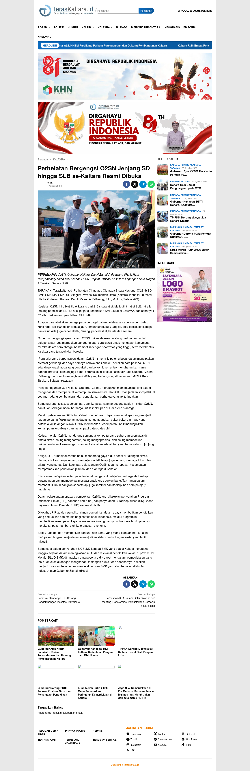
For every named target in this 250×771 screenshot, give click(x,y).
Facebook (135, 734)
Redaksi (98, 730)
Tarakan (175, 168)
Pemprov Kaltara (191, 165)
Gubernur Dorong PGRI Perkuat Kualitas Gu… (190, 235)
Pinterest (190, 734)
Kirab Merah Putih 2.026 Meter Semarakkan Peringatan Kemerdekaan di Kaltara (95, 693)
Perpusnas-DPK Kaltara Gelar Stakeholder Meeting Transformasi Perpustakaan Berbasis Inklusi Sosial (128, 599)
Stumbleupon (165, 739)
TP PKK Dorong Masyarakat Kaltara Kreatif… (188, 219)
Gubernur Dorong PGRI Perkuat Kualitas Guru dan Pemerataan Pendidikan (54, 691)
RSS (132, 750)
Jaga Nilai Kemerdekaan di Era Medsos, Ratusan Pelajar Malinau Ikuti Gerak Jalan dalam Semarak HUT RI (136, 693)
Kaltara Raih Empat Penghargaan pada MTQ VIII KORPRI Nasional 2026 (196, 45)
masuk (55, 712)
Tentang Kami (47, 739)
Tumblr (134, 739)
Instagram (135, 744)
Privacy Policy (75, 730)
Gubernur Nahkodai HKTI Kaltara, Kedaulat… (186, 203)
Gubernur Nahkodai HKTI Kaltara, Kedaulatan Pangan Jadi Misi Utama (95, 652)
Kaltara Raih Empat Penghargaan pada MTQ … (187, 186)
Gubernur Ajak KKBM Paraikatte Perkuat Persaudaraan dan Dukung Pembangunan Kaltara (82, 45)
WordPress (191, 739)
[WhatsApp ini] (151, 184)
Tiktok (189, 744)
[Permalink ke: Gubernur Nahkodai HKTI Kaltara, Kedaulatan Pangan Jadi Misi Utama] (96, 636)
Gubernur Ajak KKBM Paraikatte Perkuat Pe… (191, 173)
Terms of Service (105, 739)
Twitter (161, 734)
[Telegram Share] (143, 184)
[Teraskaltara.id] (66, 10)
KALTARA (175, 165)
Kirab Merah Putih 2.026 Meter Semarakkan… (189, 251)
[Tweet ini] (134, 184)
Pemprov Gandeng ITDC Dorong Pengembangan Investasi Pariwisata (59, 598)
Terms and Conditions (72, 741)
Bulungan (176, 227)
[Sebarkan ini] (126, 184)
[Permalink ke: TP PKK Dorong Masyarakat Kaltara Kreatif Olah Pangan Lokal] (136, 636)
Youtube (162, 744)
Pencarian (146, 10)
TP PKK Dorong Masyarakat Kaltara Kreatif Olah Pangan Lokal (135, 652)
